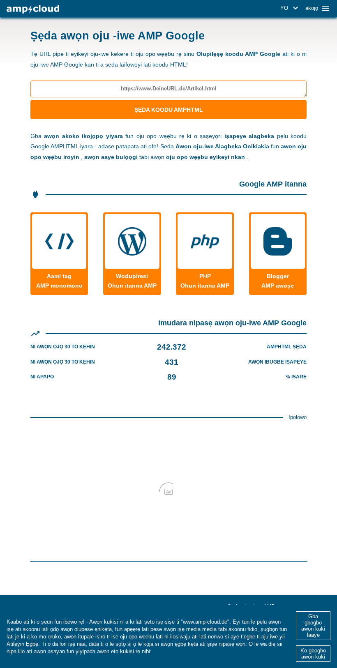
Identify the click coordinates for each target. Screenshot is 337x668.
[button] (290, 8)
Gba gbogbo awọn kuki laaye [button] (313, 625)
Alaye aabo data (173, 651)
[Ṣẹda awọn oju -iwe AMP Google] (33, 9)
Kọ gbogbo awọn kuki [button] (313, 653)
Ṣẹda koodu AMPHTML (168, 109)
